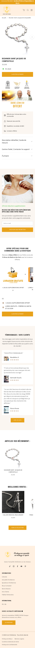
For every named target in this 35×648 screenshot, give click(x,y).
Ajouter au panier (17, 74)
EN (5, 604)
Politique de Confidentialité (9, 645)
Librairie (4, 577)
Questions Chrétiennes (9, 583)
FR (3, 604)
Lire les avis (17, 420)
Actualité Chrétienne (8, 580)
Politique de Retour (7, 639)
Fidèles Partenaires (8, 595)
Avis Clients (5, 592)
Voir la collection (17, 528)
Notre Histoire (6, 589)
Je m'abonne (9, 622)
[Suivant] (32, 37)
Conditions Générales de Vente (10, 642)
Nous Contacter (7, 586)
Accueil (4, 18)
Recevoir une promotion (17, 229)
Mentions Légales (19, 639)
